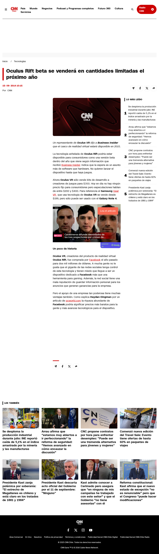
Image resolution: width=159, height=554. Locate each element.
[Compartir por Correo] (133, 88)
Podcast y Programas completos (75, 8)
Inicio (5, 61)
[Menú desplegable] (5, 9)
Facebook (94, 260)
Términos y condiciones (75, 537)
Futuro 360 (104, 8)
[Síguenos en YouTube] (90, 530)
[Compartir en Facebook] (140, 88)
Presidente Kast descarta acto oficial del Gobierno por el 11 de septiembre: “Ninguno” (59, 488)
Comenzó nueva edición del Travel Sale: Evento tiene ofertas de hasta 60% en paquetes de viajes (142, 175)
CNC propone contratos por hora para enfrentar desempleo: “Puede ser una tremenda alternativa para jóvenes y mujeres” (141, 157)
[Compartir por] (154, 88)
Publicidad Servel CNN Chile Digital (103, 537)
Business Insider (70, 165)
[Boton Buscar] (132, 9)
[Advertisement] (25, 275)
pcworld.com (73, 300)
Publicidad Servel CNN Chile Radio (135, 537)
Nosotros (38, 537)
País (23, 8)
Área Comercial (16, 537)
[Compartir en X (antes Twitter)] (147, 88)
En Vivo (28, 537)
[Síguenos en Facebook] (68, 530)
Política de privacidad (53, 537)
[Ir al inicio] (14, 9)
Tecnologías (20, 61)
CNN (9, 90)
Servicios (26, 12)
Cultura (119, 8)
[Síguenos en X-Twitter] (75, 530)
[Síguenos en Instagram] (83, 530)
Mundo (33, 8)
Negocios (47, 8)
